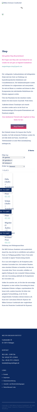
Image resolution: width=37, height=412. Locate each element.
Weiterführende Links (9, 387)
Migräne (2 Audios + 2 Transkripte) (10, 228)
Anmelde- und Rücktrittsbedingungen (13, 384)
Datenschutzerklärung (9, 381)
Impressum (6, 377)
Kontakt (5, 374)
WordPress (5, 408)
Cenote (14, 407)
